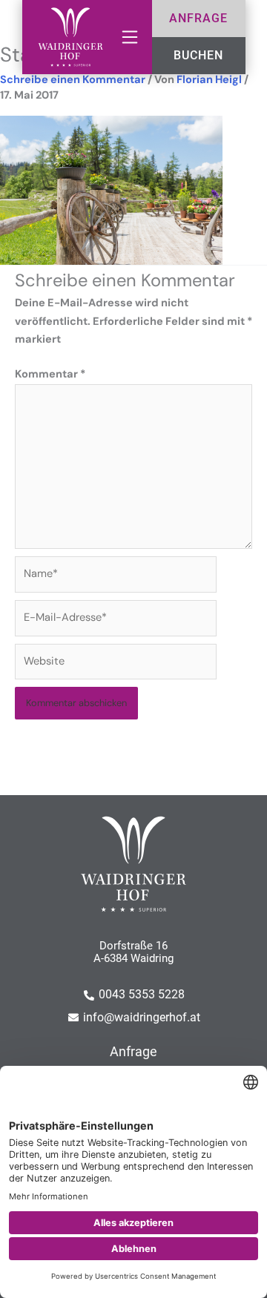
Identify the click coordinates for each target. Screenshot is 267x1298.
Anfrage (133, 1051)
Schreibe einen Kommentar (72, 80)
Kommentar (50, 374)
